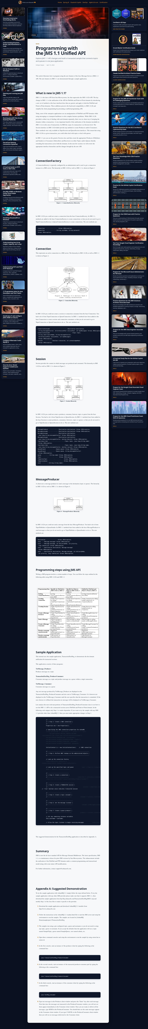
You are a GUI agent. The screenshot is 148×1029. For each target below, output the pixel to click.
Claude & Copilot (75, 2)
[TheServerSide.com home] (20, 2)
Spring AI (66, 2)
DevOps (85, 2)
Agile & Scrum (93, 2)
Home (60, 2)
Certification (103, 2)
